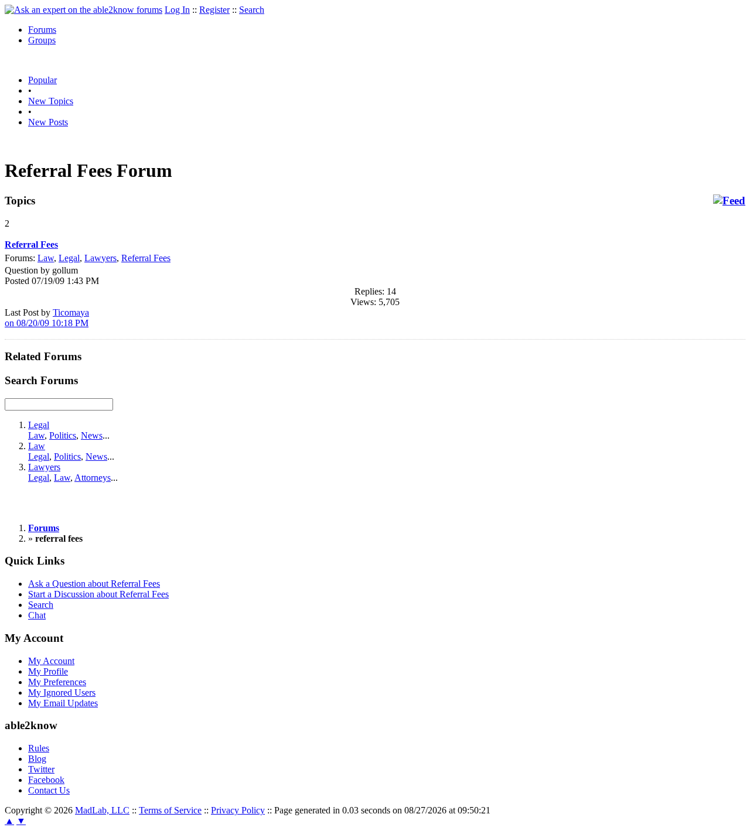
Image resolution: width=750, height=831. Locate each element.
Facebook (46, 780)
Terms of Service (170, 810)
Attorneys (92, 478)
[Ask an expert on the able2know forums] (83, 10)
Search (251, 10)
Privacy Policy (238, 810)
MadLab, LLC (102, 810)
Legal (69, 258)
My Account (51, 661)
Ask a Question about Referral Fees (94, 584)
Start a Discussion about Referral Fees (98, 594)
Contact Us (49, 790)
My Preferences (57, 682)
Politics (62, 435)
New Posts (48, 122)
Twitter (41, 769)
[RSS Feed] (729, 200)
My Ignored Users (62, 692)
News (92, 435)
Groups (42, 40)
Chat (37, 615)
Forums (42, 30)
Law (46, 258)
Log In (177, 10)
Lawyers (100, 258)
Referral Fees (146, 258)
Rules (38, 748)
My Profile (48, 671)
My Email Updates (63, 703)
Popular (42, 80)
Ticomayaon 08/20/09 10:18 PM (47, 317)
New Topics (50, 101)
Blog (37, 759)
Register (214, 10)
